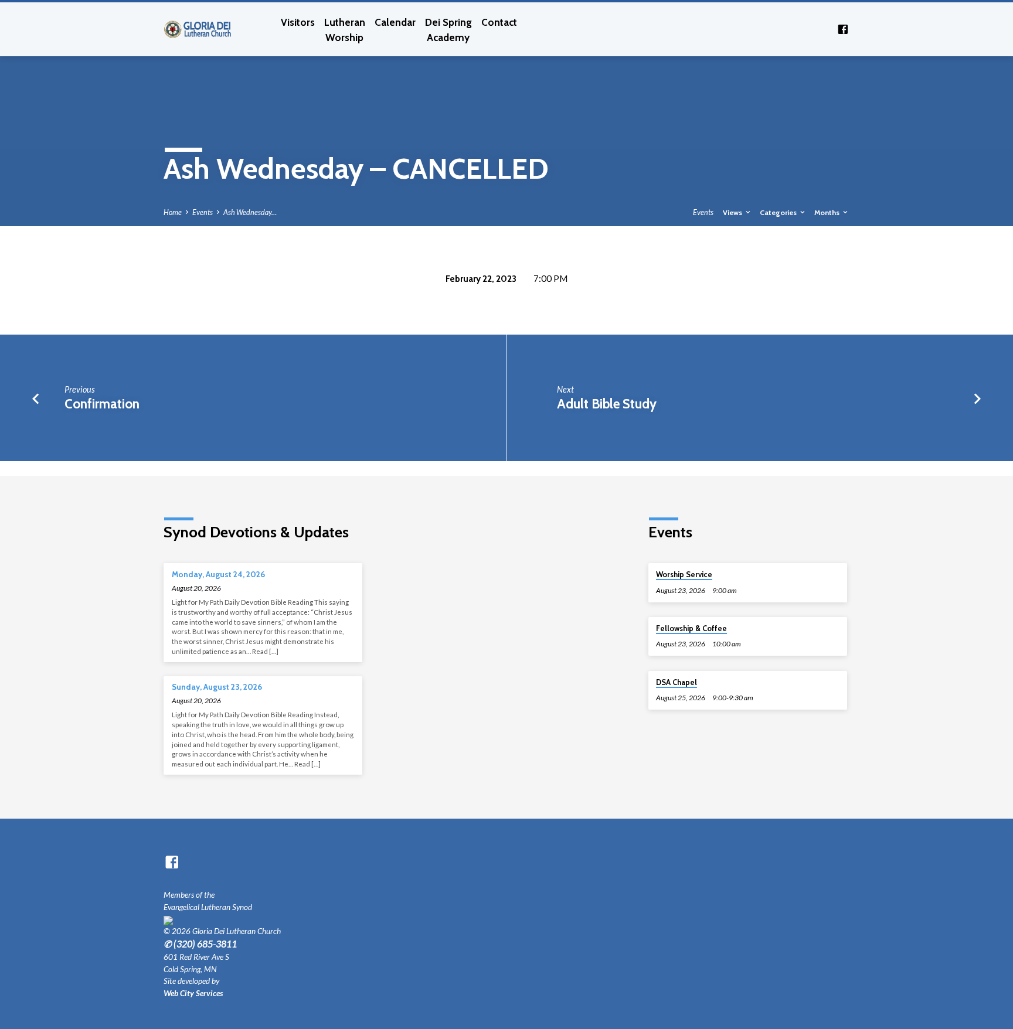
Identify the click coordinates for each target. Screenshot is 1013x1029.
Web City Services (193, 993)
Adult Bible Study (607, 404)
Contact (499, 22)
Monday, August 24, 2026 (218, 574)
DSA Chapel (676, 682)
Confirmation (102, 404)
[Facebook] (843, 29)
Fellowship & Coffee (691, 628)
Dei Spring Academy (448, 29)
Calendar (395, 22)
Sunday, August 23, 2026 (217, 686)
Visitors (298, 22)
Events (202, 212)
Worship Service (684, 574)
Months (827, 212)
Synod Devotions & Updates (256, 532)
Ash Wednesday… (250, 212)
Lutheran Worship (344, 29)
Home (173, 212)
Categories (779, 212)
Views (733, 212)
